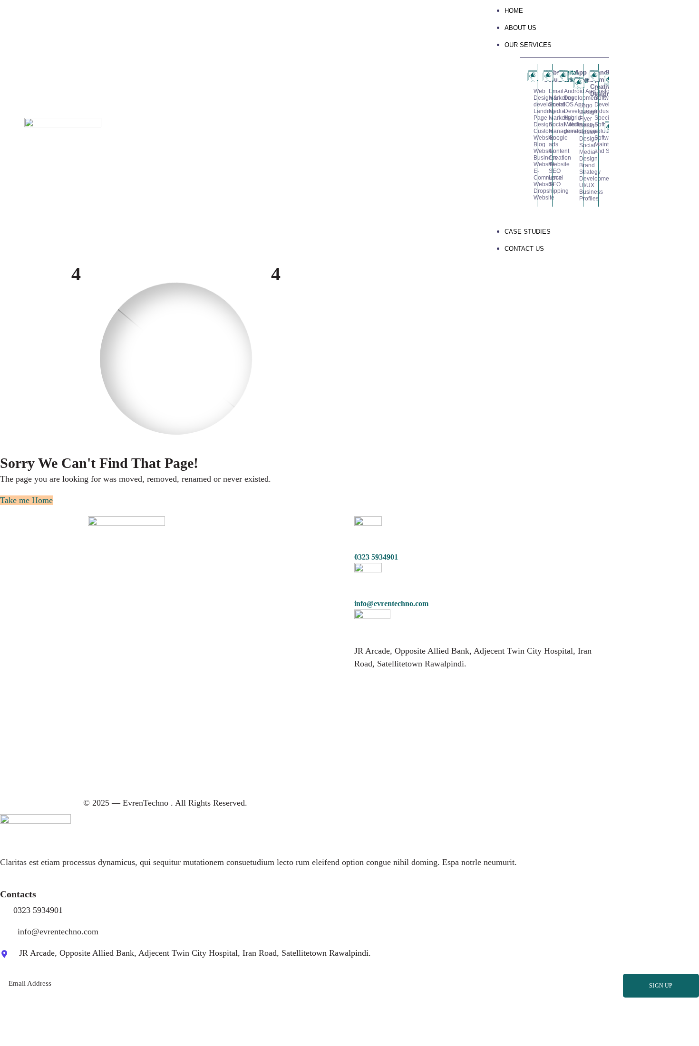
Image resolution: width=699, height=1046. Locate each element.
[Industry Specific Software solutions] (590, 121)
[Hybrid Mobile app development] (560, 124)
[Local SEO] (544, 181)
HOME (514, 10)
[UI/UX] (575, 185)
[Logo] (62, 124)
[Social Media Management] (544, 127)
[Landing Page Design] (529, 118)
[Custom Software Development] (590, 98)
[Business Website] (529, 161)
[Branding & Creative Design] (575, 83)
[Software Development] (590, 76)
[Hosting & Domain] (606, 105)
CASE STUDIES (528, 231)
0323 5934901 (376, 557)
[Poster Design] (575, 135)
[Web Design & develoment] (529, 98)
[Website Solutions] (529, 76)
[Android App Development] (560, 94)
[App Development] (560, 76)
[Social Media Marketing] (544, 111)
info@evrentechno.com (391, 603)
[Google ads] (544, 141)
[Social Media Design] (575, 152)
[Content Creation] (544, 154)
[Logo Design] (575, 108)
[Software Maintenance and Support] (590, 144)
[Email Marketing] (544, 94)
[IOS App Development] (560, 107)
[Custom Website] (529, 134)
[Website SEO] (544, 167)
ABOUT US (520, 27)
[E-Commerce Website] (529, 178)
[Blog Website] (529, 147)
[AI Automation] (606, 145)
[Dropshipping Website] (529, 194)
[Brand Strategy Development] (575, 172)
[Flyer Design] (575, 122)
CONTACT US (524, 248)
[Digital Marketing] (544, 76)
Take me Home (26, 500)
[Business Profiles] (575, 195)
